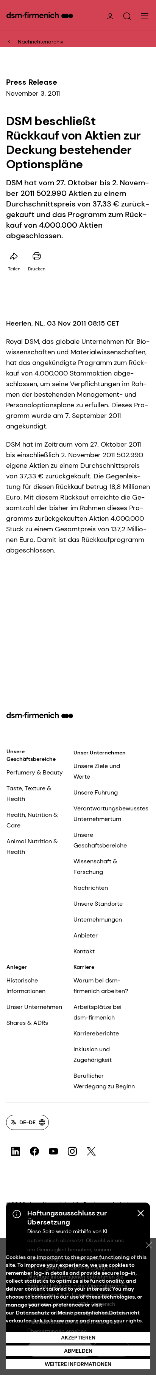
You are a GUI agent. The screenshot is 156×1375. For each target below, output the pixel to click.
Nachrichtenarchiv (40, 41)
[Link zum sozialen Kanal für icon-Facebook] (34, 1151)
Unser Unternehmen (99, 752)
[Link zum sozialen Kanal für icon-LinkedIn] (15, 1151)
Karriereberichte (96, 1033)
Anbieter (85, 935)
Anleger (16, 967)
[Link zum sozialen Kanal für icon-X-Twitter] (91, 1151)
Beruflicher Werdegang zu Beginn (104, 1081)
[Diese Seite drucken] (37, 256)
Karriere (83, 967)
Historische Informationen (25, 985)
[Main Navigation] (144, 16)
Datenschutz (32, 1312)
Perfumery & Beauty (34, 772)
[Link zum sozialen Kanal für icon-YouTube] (53, 1151)
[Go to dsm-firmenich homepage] (39, 15)
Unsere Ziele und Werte (96, 771)
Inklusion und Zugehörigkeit (92, 1054)
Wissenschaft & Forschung (95, 866)
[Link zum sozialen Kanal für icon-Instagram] (72, 1151)
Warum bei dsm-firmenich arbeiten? (100, 985)
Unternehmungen (97, 919)
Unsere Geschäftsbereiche (31, 755)
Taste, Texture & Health (28, 793)
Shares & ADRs (27, 1023)
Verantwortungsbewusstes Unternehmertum (110, 813)
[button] (127, 16)
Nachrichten (90, 888)
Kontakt (84, 951)
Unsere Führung (95, 792)
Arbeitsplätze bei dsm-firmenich (97, 1012)
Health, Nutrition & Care (32, 820)
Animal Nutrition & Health (32, 846)
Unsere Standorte (98, 904)
